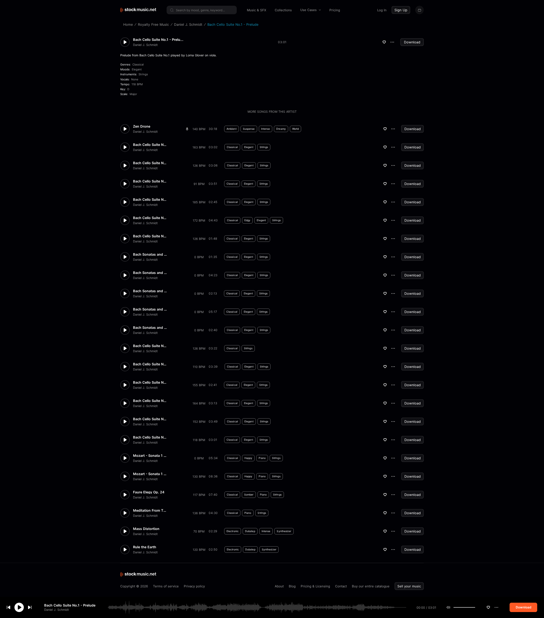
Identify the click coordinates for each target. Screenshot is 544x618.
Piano (262, 458)
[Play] (19, 607)
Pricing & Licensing (315, 586)
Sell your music (409, 586)
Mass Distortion (146, 528)
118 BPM (137, 84)
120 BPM (199, 549)
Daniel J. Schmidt (56, 609)
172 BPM (199, 220)
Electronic (233, 531)
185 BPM (199, 202)
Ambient (232, 128)
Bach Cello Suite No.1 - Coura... (150, 400)
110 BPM (199, 367)
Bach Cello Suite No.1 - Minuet (150, 364)
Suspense (249, 128)
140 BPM (199, 129)
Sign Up (400, 10)
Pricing (334, 10)
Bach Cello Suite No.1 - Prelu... (158, 39)
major (133, 94)
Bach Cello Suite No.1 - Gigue (150, 236)
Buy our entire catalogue (371, 586)
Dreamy (281, 128)
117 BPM (199, 495)
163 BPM (199, 147)
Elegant (137, 69)
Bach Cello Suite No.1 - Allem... (150, 419)
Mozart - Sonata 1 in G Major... (150, 455)
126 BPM (199, 165)
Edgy (247, 220)
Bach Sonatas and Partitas (150, 327)
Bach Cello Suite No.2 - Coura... (150, 199)
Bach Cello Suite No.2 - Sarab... (150, 181)
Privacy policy (194, 586)
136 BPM (199, 513)
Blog (292, 586)
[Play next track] (30, 607)
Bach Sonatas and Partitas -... (150, 309)
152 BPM (199, 421)
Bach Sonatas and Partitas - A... (150, 272)
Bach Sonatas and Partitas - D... (150, 291)
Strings (143, 74)
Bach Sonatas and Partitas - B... (150, 254)
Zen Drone (141, 126)
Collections (283, 10)
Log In (382, 10)
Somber (249, 494)
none (134, 79)
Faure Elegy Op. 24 (148, 492)
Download (412, 42)
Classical (138, 64)
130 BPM (199, 476)
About (279, 586)
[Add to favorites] (488, 607)
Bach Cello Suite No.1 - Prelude (69, 605)
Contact (341, 586)
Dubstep (250, 531)
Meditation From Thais (150, 510)
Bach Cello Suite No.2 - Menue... (150, 163)
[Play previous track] (8, 607)
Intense (265, 128)
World (295, 128)
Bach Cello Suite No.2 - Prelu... (150, 217)
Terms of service (166, 586)
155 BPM (199, 385)
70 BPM (198, 531)
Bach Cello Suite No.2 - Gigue (150, 144)
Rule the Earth (144, 547)
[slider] (475, 607)
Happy (248, 458)
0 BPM (199, 257)
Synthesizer (284, 531)
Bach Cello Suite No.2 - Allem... (150, 345)
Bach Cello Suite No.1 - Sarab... (150, 382)
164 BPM (199, 403)
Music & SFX (256, 10)
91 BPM (199, 184)
